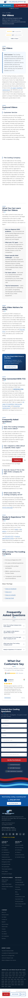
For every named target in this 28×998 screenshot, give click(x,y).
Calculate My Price (11, 367)
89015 (20, 972)
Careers (3, 929)
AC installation (10, 404)
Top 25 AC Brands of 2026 (7, 950)
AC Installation (5, 849)
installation (19, 88)
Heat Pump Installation (7, 859)
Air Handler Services (20, 857)
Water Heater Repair (6, 884)
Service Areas (18, 906)
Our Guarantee (5, 936)
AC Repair (4, 847)
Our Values (4, 933)
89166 (19, 984)
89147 (3, 984)
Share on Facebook (10, 588)
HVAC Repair (5, 871)
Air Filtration (18, 852)
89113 (19, 977)
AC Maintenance (5, 852)
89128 (3, 981)
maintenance (6, 90)
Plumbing (4, 888)
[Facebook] (3, 834)
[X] (6, 834)
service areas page (7, 507)
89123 (21, 979)
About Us (4, 912)
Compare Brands (19, 882)
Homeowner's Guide (20, 896)
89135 (19, 981)
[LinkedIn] (17, 834)
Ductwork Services (19, 854)
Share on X (8, 592)
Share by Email (9, 598)
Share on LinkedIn (10, 595)
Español (3, 921)
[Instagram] (10, 834)
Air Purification (18, 849)
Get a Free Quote (13, 803)
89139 (3, 982)
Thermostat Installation (7, 869)
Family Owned (5, 914)
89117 (3, 979)
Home (3, 12)
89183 (9, 986)
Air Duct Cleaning (19, 847)
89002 (3, 972)
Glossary (17, 894)
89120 (12, 979)
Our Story (4, 931)
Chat (24, 994)
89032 (6, 974)
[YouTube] (13, 834)
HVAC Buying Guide (19, 884)
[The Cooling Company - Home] (14, 812)
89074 (17, 974)
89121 (15, 979)
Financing (17, 887)
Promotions (18, 889)
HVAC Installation (6, 845)
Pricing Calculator (19, 901)
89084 (24, 974)
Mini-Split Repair (5, 866)
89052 (13, 974)
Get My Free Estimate (14, 760)
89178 (3, 986)
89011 (10, 972)
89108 (9, 977)
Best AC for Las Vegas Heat (8, 955)
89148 (6, 984)
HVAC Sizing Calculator (20, 903)
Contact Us (17, 460)
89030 (24, 972)
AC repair (13, 88)
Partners (4, 938)
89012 (13, 972)
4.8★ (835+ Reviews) (15, 768)
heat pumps (18, 404)
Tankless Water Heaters (7, 886)
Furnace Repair (5, 854)
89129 (6, 981)
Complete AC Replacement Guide (10, 953)
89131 (13, 981)
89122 (18, 979)
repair (16, 529)
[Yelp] (20, 834)
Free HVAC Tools (19, 899)
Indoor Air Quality (19, 845)
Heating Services (6, 857)
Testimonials (4, 926)
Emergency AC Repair (7, 873)
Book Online (15, 994)
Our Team (4, 917)
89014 (17, 972)
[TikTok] (23, 834)
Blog (16, 891)
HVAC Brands (18, 880)
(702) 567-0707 (9, 536)
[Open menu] (25, 2)
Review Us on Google (8, 837)
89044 (10, 974)
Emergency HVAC (6, 861)
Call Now (6, 994)
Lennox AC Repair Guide (7, 957)
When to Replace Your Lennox (9, 960)
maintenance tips (18, 389)
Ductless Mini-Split (6, 864)
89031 (3, 974)
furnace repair (6, 406)
